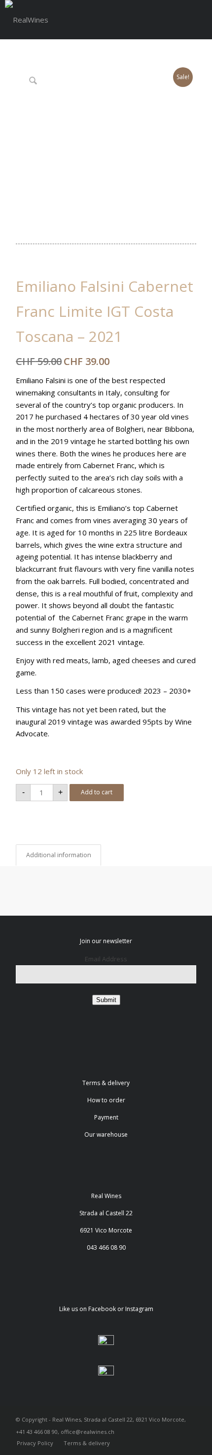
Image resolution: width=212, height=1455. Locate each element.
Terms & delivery (106, 1083)
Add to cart (96, 792)
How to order (106, 1100)
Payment (106, 1117)
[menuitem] (35, 1443)
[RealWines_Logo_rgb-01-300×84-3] (26, 19)
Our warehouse (106, 1134)
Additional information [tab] (58, 855)
